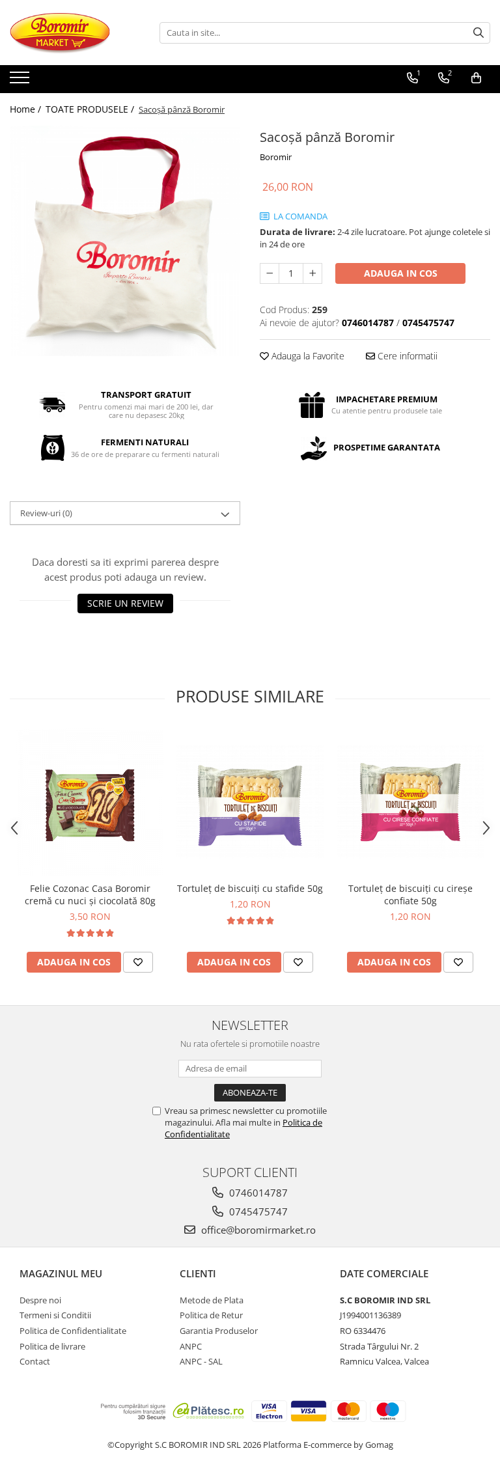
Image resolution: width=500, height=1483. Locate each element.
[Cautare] (478, 33)
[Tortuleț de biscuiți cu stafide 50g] (250, 802)
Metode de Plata (211, 1300)
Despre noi (40, 1300)
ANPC (191, 1346)
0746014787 (257, 1192)
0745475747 (257, 1211)
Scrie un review (125, 603)
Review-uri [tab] (46, 513)
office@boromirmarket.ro (257, 1229)
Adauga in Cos (401, 273)
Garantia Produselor (219, 1331)
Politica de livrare (52, 1346)
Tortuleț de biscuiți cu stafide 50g (250, 888)
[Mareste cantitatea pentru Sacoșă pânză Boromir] (312, 273)
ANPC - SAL (201, 1361)
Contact (35, 1361)
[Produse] (21, 81)
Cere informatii (406, 356)
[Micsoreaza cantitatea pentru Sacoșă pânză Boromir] (269, 273)
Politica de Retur (211, 1315)
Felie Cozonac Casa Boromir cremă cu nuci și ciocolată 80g (90, 894)
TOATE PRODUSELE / (91, 109)
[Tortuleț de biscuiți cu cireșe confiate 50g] (410, 802)
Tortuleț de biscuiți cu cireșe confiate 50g (410, 894)
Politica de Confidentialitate (73, 1331)
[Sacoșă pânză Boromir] (125, 241)
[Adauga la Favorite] (138, 962)
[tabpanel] (125, 241)
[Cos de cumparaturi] (476, 78)
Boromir (276, 157)
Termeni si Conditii (55, 1315)
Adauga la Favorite (306, 356)
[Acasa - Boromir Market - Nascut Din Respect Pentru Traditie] (75, 32)
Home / (27, 109)
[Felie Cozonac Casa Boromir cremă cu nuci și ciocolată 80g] (89, 802)
